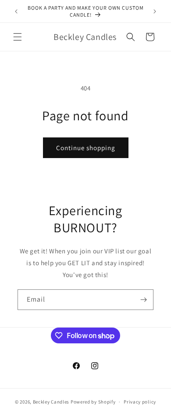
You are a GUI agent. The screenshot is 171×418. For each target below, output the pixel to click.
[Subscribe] (143, 299)
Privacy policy (140, 402)
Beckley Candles (51, 402)
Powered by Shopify (93, 402)
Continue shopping (85, 148)
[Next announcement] (154, 11)
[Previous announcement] (16, 11)
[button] (17, 37)
